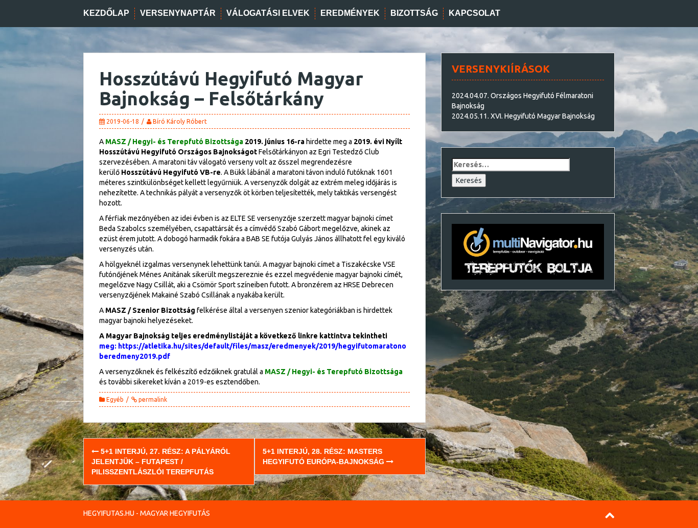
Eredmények (350, 13)
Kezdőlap (106, 13)
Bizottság (414, 13)
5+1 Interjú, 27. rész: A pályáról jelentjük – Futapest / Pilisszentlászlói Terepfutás (160, 461)
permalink (152, 399)
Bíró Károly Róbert (180, 121)
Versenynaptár (178, 13)
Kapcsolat (474, 13)
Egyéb (115, 399)
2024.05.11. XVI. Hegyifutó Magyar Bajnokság (523, 116)
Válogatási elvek (268, 13)
